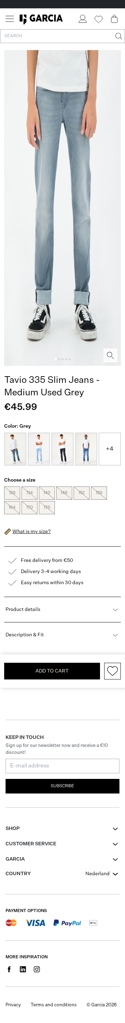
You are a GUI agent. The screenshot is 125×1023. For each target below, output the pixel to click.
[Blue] (15, 449)
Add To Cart (52, 671)
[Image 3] (62, 359)
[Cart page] (114, 18)
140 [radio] (46, 493)
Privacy (13, 1005)
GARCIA (15, 859)
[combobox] (102, 874)
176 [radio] (47, 508)
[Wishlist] (98, 19)
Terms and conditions (54, 1005)
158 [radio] (99, 493)
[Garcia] (41, 18)
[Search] (118, 36)
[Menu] (9, 19)
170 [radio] (29, 508)
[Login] (82, 18)
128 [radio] (12, 493)
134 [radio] (29, 493)
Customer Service (31, 843)
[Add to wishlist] (112, 671)
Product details (23, 609)
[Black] (62, 449)
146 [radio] (64, 493)
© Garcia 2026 (101, 1005)
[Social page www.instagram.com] (36, 969)
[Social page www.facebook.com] (9, 969)
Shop (12, 828)
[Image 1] (56, 359)
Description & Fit (25, 635)
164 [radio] (12, 508)
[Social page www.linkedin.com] (22, 969)
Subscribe (62, 786)
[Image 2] (59, 359)
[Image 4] (66, 359)
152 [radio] (81, 493)
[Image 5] (69, 359)
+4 (110, 449)
